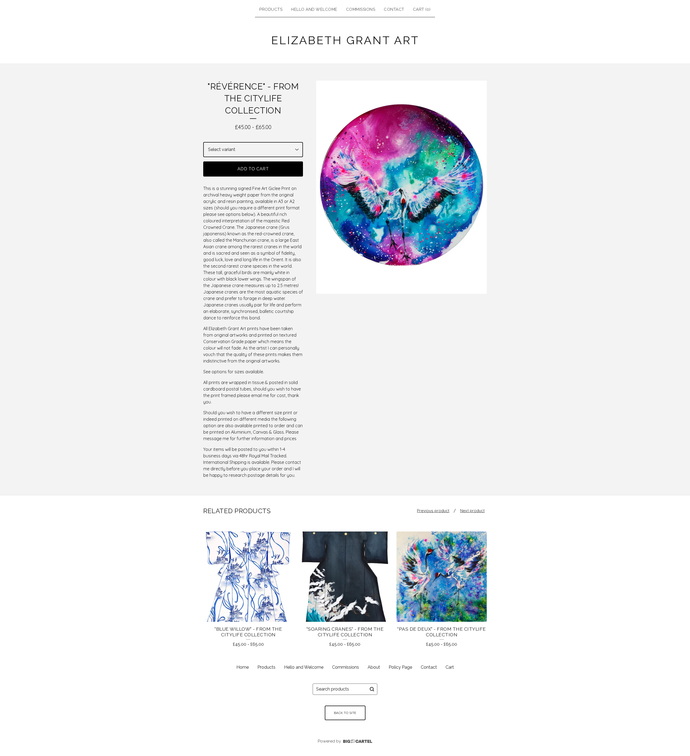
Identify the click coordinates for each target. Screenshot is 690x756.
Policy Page (400, 667)
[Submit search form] (372, 689)
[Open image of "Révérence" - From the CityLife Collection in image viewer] (401, 187)
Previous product (433, 510)
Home (242, 667)
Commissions (360, 9)
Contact (394, 9)
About (374, 667)
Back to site (345, 713)
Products (270, 9)
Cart (450, 667)
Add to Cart (253, 168)
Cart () (422, 9)
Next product (472, 510)
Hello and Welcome (314, 9)
